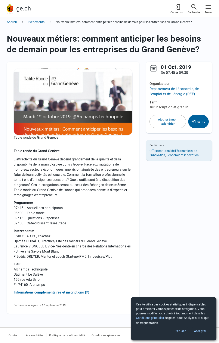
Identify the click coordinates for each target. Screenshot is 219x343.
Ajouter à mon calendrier (167, 121)
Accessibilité (34, 335)
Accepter (200, 331)
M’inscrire (198, 121)
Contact (14, 335)
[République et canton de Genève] (10, 8)
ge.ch (23, 8)
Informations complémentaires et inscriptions (49, 292)
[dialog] (173, 318)
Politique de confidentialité (67, 335)
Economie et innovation (183, 155)
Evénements (36, 22)
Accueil (12, 22)
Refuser (180, 331)
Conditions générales (106, 335)
